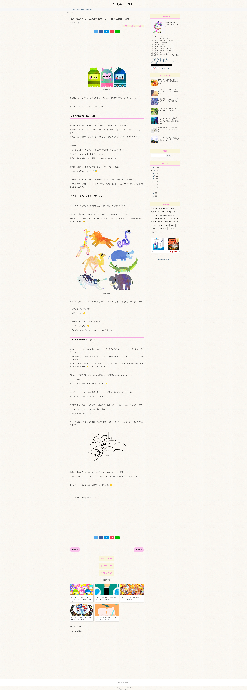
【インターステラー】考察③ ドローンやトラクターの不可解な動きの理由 (168, 139)
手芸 (152, 222)
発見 (159, 222)
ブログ (153, 228)
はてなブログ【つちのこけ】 (160, 59)
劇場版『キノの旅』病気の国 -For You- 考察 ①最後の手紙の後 (168, 129)
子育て (69, 9)
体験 (174, 212)
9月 (153, 181)
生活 (87, 9)
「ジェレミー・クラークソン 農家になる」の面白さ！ (168, 109)
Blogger (126, 682)
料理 (172, 225)
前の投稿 (138, 550)
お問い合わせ (164, 259)
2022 (155, 168)
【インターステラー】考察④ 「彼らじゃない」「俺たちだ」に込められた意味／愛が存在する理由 (168, 120)
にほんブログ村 (164, 68)
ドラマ (174, 222)
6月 (153, 190)
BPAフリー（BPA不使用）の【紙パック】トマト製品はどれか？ (168, 81)
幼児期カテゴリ (107, 573)
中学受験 (161, 215)
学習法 (170, 215)
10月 (154, 179)
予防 (161, 218)
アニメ (160, 212)
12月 (154, 173)
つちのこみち (123, 4)
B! (106, 31)
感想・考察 (76, 9)
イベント (153, 218)
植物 (152, 232)
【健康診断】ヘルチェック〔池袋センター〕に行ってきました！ (168, 100)
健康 (82, 9)
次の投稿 (74, 550)
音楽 (158, 225)
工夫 (168, 218)
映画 (152, 212)
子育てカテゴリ (107, 558)
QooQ (126, 689)
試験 (152, 225)
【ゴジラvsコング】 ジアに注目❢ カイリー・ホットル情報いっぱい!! (168, 91)
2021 (155, 171)
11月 (154, 176)
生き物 (170, 228)
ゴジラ (165, 225)
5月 (153, 193)
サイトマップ (94, 9)
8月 (153, 184)
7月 (153, 187)
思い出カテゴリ (107, 566)
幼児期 (140, 26)
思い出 (133, 26)
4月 (153, 196)
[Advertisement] (107, 47)
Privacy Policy (155, 259)
